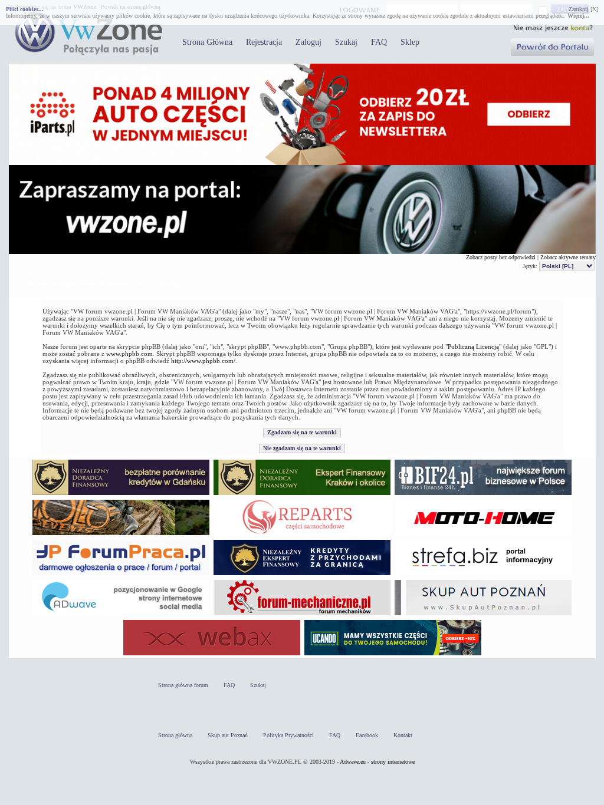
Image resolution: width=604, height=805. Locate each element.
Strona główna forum (183, 685)
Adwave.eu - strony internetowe (377, 761)
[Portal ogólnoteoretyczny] (483, 575)
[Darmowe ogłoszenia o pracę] (121, 575)
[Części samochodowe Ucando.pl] (392, 655)
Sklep (410, 42)
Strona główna (175, 735)
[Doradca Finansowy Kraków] (302, 494)
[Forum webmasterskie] (211, 655)
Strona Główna (207, 42)
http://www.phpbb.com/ (203, 360)
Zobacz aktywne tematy (568, 257)
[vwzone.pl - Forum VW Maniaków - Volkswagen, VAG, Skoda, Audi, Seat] (88, 53)
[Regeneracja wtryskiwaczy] (302, 535)
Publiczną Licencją (473, 346)
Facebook (367, 735)
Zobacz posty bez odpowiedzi (501, 257)
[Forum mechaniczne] (302, 615)
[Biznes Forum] (483, 494)
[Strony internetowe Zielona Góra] (121, 615)
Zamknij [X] (583, 9)
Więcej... (578, 15)
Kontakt (402, 735)
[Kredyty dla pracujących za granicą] (302, 575)
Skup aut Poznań (228, 735)
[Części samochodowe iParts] (302, 163)
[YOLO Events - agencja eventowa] (121, 535)
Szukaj (346, 42)
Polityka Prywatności (288, 735)
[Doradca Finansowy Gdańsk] (121, 494)
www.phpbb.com (129, 353)
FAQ (379, 42)
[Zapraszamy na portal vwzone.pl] (302, 252)
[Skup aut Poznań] (483, 535)
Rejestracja (264, 42)
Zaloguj (308, 42)
